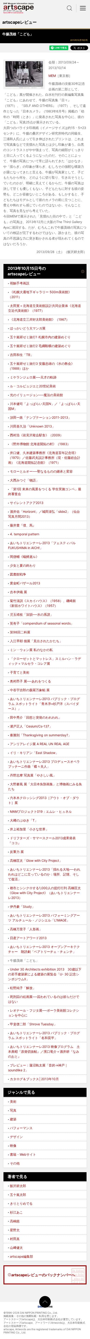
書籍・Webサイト (23, 1154)
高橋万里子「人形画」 (26, 929)
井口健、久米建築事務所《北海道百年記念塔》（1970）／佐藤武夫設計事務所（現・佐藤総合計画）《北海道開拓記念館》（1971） (44, 457)
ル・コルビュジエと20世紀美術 (33, 386)
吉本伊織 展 (18, 592)
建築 (13, 1119)
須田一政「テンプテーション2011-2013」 (40, 417)
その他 (15, 1163)
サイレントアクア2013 (26, 503)
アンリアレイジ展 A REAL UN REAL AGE (39, 744)
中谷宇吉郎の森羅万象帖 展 (30, 690)
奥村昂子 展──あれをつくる (30, 681)
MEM (52, 76)
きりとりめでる (21, 1203)
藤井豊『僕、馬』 (23, 525)
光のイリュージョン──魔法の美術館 (36, 395)
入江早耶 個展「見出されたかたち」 (36, 641)
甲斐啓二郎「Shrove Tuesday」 (33, 1024)
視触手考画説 (19, 283)
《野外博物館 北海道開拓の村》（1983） (40, 444)
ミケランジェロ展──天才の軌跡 (33, 377)
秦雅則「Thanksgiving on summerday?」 (40, 735)
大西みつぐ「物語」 (24, 480)
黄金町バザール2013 (25, 583)
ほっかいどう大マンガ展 (27, 328)
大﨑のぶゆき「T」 (24, 820)
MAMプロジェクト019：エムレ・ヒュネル (41, 811)
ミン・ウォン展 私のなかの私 (31, 650)
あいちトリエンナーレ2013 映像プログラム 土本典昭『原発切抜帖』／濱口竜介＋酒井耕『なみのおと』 (44, 1051)
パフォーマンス (21, 1128)
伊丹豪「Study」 (22, 906)
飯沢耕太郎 (18, 1186)
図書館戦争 (18, 574)
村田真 (15, 1239)
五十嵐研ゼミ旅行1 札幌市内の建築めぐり (40, 337)
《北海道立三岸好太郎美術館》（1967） (39, 319)
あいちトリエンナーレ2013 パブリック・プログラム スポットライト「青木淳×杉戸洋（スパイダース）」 (44, 704)
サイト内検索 (69, 8)
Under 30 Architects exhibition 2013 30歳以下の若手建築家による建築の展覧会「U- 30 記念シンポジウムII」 (44, 974)
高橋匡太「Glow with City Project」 (36, 860)
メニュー (83, 8)
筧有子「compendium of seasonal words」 (42, 623)
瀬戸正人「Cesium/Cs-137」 (31, 726)
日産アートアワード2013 (28, 938)
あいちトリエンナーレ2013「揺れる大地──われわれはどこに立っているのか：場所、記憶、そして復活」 (44, 874)
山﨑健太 (16, 1248)
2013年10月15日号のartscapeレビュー (27, 271)
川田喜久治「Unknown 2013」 (32, 426)
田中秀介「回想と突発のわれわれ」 (36, 717)
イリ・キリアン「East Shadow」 (34, 753)
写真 (13, 1110)
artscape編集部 (21, 1256)
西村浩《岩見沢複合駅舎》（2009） (36, 435)
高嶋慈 (15, 1221)
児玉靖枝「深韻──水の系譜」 (31, 614)
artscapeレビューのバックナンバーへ (43, 1275)
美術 (13, 1101)
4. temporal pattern (24, 534)
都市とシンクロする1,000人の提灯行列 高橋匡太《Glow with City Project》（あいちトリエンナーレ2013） (44, 893)
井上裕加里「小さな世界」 (29, 829)
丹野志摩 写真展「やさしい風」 (33, 775)
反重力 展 (17, 852)
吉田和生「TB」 (21, 355)
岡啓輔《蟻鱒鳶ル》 (24, 557)
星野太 (15, 1230)
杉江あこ (16, 1212)
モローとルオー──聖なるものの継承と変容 (41, 471)
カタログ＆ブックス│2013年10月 (34, 1079)
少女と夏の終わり (23, 565)
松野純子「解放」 (23, 988)
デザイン (16, 1137)
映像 (13, 1146)
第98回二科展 (20, 632)
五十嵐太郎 (18, 1195)
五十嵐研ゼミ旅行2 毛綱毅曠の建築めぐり (40, 346)
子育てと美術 (19, 672)
